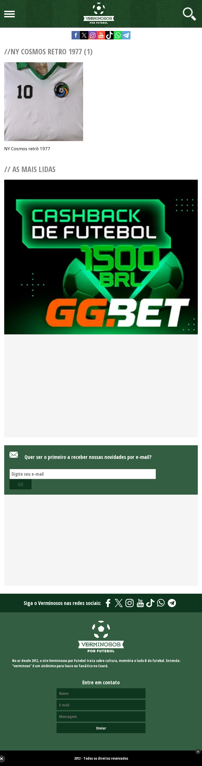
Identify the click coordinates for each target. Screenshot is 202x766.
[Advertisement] (101, 395)
